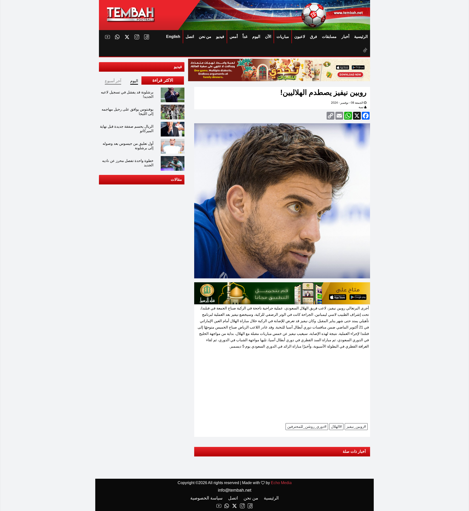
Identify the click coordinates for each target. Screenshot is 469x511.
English (173, 36)
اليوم (256, 36)
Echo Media (281, 483)
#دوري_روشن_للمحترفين (306, 426)
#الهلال (336, 426)
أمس (234, 36)
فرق (313, 36)
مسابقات (329, 36)
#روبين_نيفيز (356, 426)
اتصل (190, 36)
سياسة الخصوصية (206, 498)
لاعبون (299, 36)
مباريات (283, 36)
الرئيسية (361, 36)
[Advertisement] (282, 387)
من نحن (205, 36)
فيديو (220, 36)
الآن (268, 36)
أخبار (345, 36)
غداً (245, 36)
